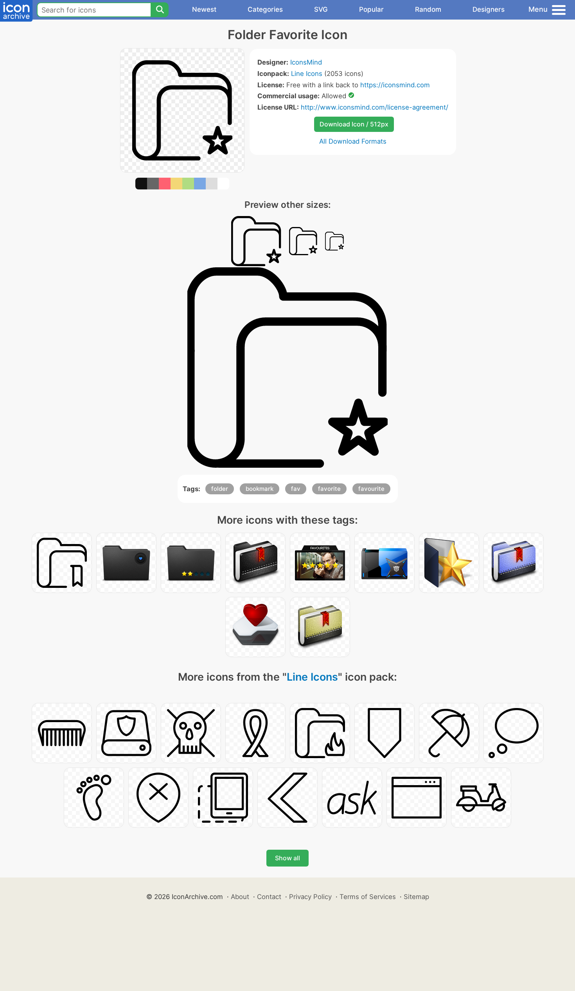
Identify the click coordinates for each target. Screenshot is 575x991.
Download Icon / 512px (354, 124)
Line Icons (306, 73)
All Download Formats (352, 141)
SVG (321, 9)
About (240, 897)
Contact (269, 897)
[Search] (160, 9)
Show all (287, 858)
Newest (204, 9)
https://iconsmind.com (395, 85)
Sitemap (416, 897)
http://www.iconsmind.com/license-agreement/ (374, 107)
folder (219, 488)
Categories (265, 9)
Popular (371, 9)
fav (295, 488)
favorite (329, 488)
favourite (371, 488)
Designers (489, 9)
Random (428, 9)
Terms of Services (368, 897)
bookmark (259, 488)
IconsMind (306, 62)
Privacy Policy (310, 897)
